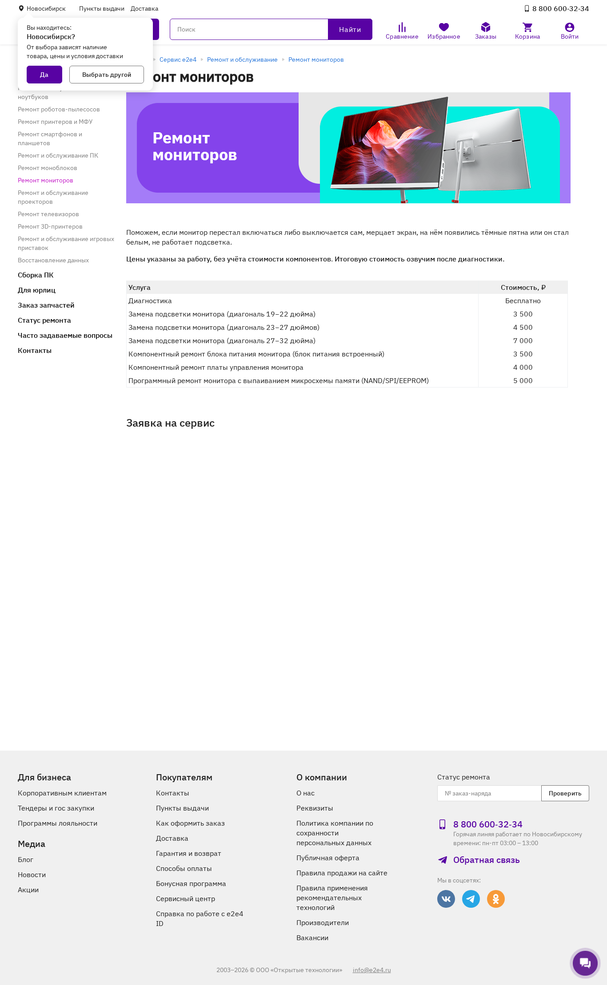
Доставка (144, 8)
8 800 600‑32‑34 (560, 8)
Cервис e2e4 (178, 59)
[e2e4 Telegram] (471, 899)
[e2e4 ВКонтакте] (446, 899)
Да (44, 75)
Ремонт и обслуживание (242, 59)
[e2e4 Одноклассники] (496, 899)
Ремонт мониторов (316, 59)
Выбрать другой (106, 75)
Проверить (565, 793)
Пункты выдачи (101, 8)
